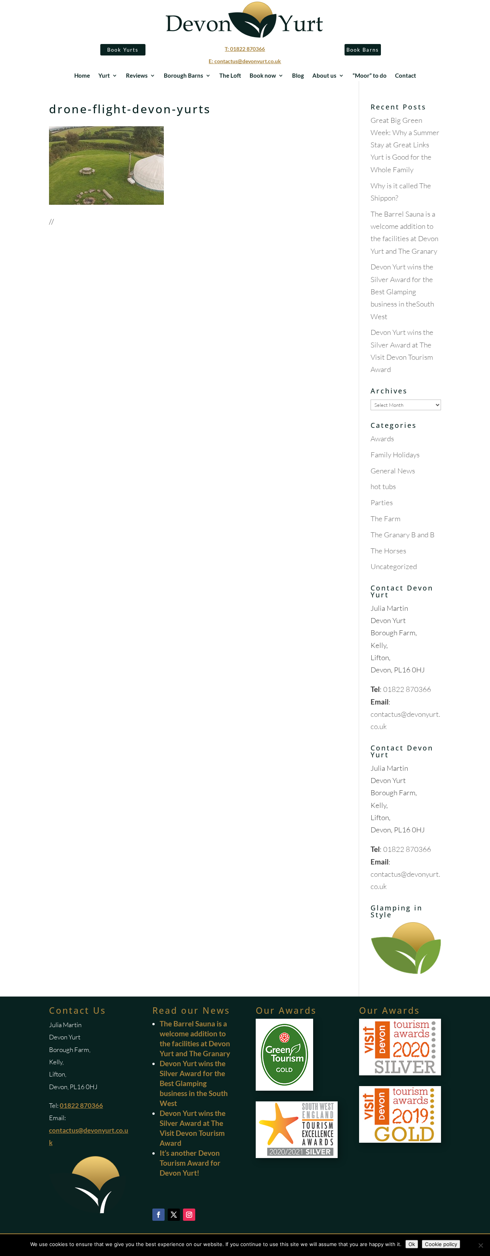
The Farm (385, 518)
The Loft (230, 76)
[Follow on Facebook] (158, 1215)
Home (82, 76)
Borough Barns (183, 76)
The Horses (388, 550)
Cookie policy (441, 1244)
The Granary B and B (402, 534)
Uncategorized (394, 566)
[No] (480, 1245)
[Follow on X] (174, 1215)
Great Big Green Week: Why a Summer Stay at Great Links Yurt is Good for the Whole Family (405, 145)
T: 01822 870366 (245, 49)
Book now (263, 76)
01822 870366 (407, 689)
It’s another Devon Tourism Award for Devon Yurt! (190, 1162)
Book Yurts (123, 50)
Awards (382, 438)
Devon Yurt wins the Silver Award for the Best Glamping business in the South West (194, 1083)
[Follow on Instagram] (189, 1215)
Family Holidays (395, 454)
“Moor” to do (370, 76)
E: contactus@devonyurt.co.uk (245, 61)
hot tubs (383, 486)
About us (324, 76)
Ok (411, 1244)
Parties (382, 502)
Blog (298, 76)
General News (393, 470)
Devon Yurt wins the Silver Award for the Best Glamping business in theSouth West (402, 291)
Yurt (104, 76)
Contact (405, 76)
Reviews (137, 76)
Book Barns (362, 50)
